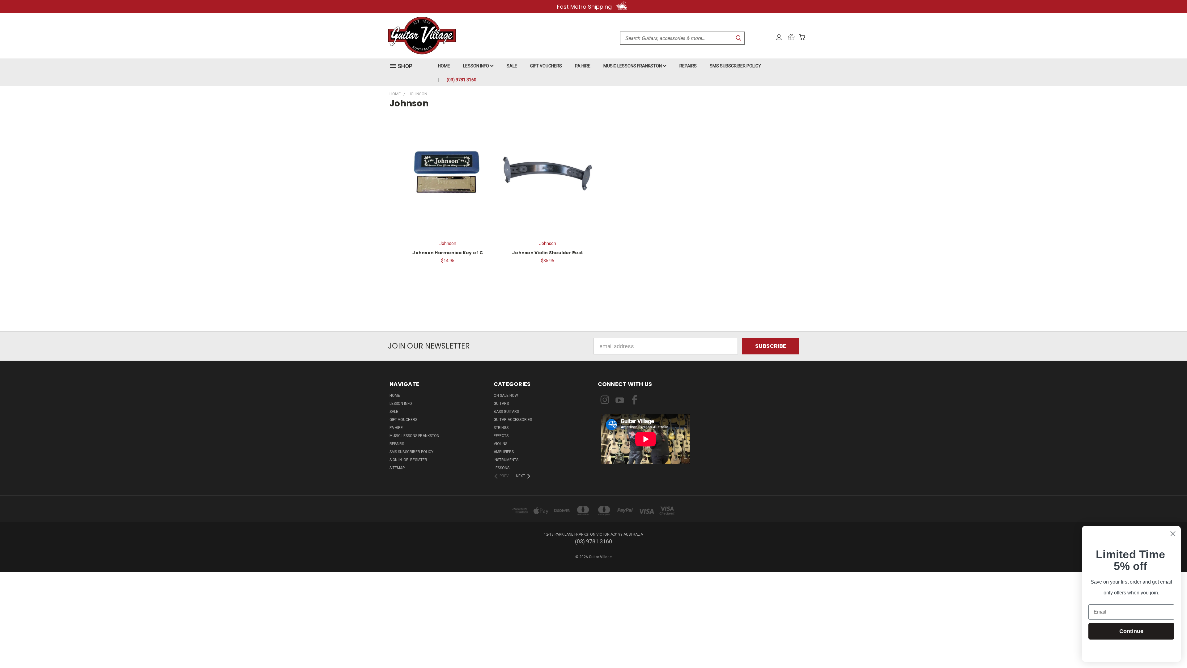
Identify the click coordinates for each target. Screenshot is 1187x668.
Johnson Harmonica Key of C (447, 253)
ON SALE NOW (506, 395)
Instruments (506, 460)
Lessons (501, 468)
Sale (512, 65)
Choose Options (547, 172)
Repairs (688, 65)
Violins (500, 444)
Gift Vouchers (546, 65)
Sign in (396, 460)
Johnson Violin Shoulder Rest (547, 253)
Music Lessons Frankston (633, 65)
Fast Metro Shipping (585, 7)
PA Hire (582, 65)
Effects (501, 436)
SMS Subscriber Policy (735, 65)
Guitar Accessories (513, 419)
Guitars (501, 403)
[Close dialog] (1173, 533)
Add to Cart (447, 172)
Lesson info (476, 65)
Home (444, 65)
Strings (501, 428)
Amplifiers (504, 452)
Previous (1168, 648)
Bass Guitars (506, 411)
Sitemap (397, 468)
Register (418, 460)
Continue (1131, 631)
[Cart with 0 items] (802, 37)
